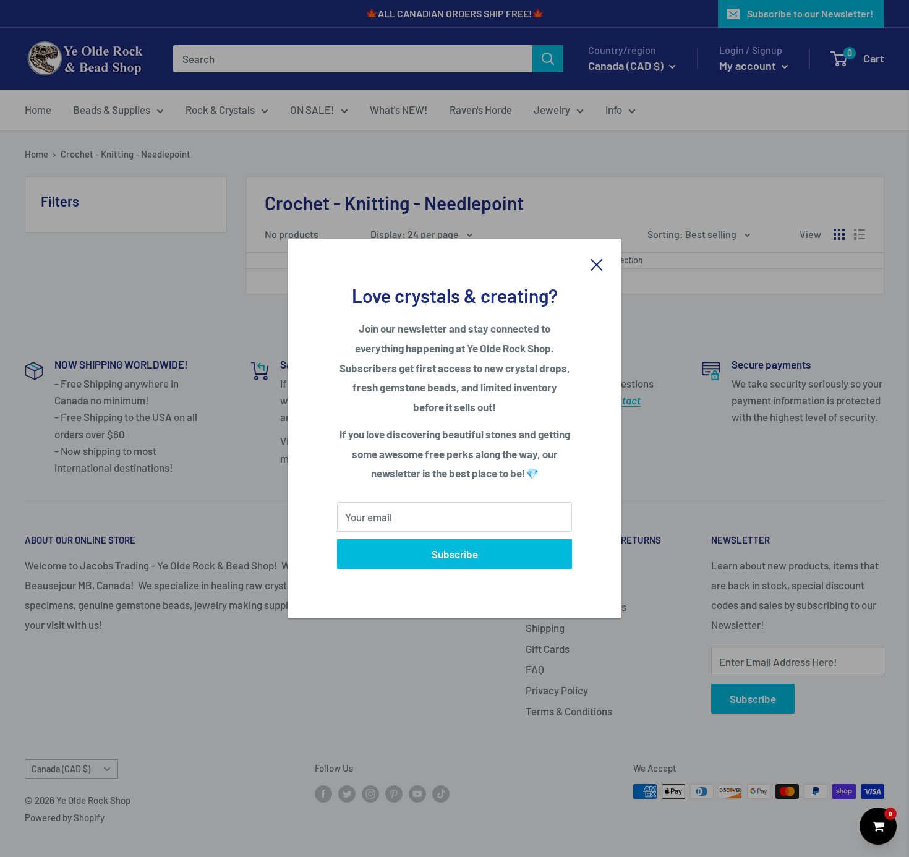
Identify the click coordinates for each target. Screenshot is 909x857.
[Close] (597, 263)
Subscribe (455, 554)
